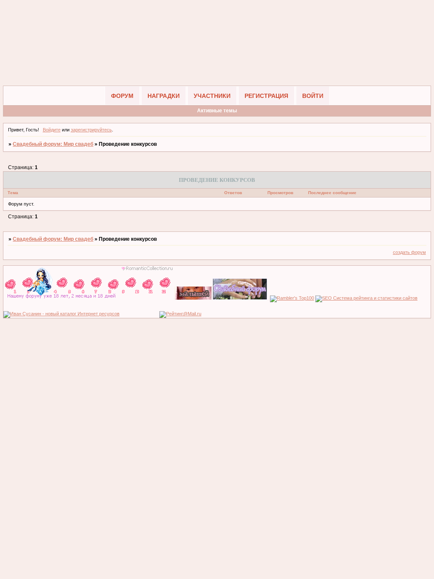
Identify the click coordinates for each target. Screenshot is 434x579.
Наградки (163, 95)
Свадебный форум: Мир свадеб (53, 144)
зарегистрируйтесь (91, 129)
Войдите (52, 129)
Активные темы (217, 111)
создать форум (409, 252)
